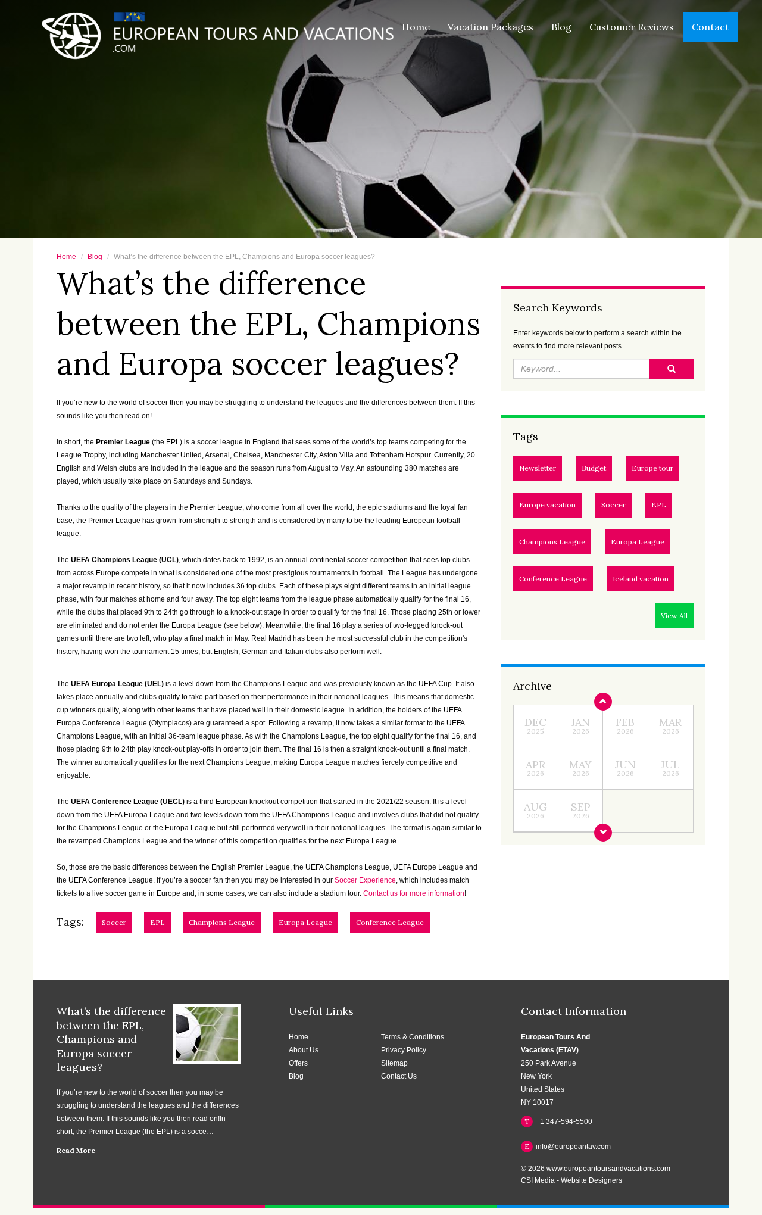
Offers (298, 1063)
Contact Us (399, 1076)
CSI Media (538, 1180)
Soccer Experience (365, 880)
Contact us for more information (413, 893)
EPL (658, 504)
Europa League (637, 541)
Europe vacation (547, 504)
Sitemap (394, 1063)
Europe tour (652, 467)
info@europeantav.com (567, 1146)
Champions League (552, 541)
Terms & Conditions (412, 1037)
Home (416, 27)
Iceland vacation (641, 578)
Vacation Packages (490, 27)
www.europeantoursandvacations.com (608, 1168)
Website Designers (591, 1180)
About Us (303, 1050)
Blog (561, 27)
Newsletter (537, 467)
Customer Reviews (631, 27)
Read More (76, 1150)
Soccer (613, 504)
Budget (594, 467)
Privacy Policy (403, 1050)
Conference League (553, 578)
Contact (710, 27)
